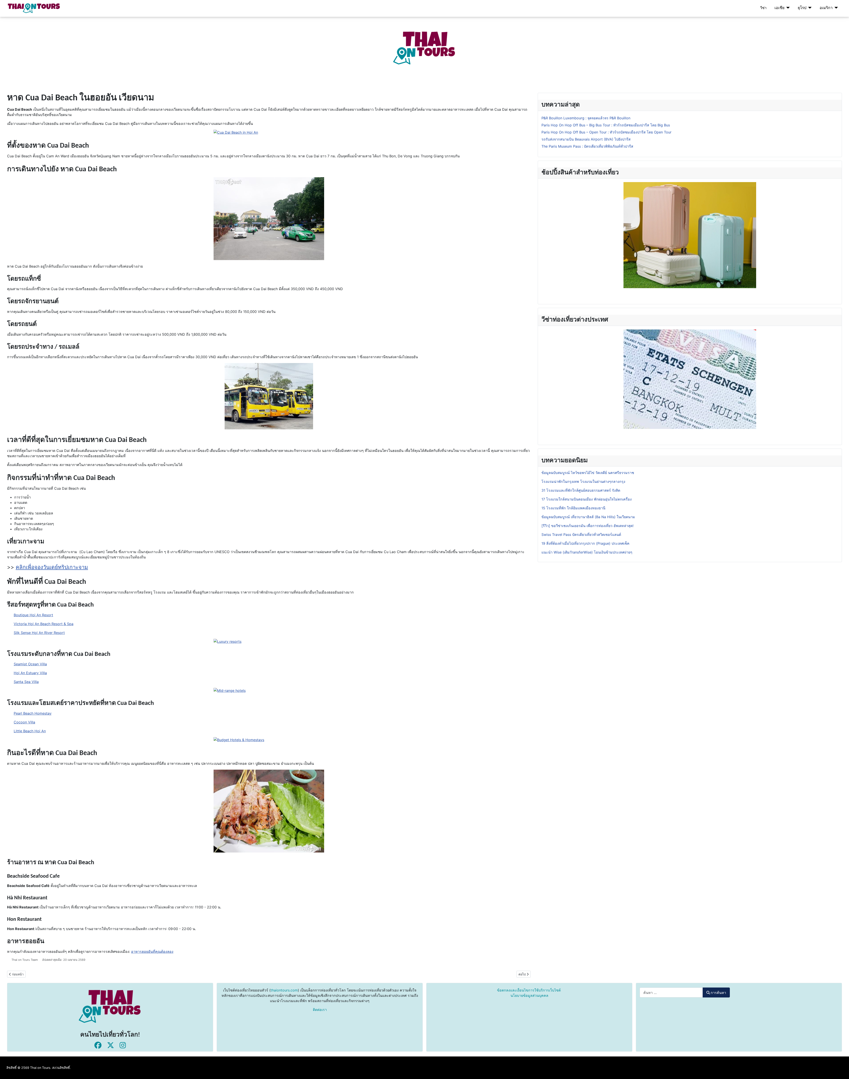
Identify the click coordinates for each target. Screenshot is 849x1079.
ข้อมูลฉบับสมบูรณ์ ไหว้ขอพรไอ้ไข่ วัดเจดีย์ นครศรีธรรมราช (588, 472)
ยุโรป (802, 7)
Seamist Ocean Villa (30, 664)
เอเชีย (779, 7)
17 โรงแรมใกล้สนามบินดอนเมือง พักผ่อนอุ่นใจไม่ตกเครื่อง (586, 499)
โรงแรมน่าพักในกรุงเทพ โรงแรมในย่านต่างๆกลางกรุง (583, 481)
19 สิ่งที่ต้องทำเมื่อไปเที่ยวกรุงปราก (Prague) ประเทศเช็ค (585, 543)
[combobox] (671, 992)
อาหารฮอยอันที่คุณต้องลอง (152, 951)
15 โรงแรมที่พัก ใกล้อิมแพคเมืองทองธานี (573, 508)
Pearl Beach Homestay (33, 713)
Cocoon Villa (24, 722)
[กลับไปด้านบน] (841, 1070)
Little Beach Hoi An (30, 731)
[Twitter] (110, 1045)
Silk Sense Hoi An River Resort (39, 632)
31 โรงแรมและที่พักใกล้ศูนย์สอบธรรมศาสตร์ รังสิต (580, 490)
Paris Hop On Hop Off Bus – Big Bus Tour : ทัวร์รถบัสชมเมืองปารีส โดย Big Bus (605, 125)
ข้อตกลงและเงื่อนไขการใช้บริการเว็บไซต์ (529, 990)
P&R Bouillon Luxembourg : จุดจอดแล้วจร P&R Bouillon (585, 118)
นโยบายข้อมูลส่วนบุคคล (529, 995)
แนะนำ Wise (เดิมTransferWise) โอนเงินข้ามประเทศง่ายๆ (586, 552)
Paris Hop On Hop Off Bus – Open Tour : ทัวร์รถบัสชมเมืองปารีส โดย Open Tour (606, 132)
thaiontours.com (284, 990)
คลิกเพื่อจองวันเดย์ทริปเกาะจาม (52, 567)
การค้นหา (718, 992)
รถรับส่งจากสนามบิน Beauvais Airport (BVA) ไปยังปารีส (586, 139)
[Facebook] (97, 1045)
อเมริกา (826, 7)
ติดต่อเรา (320, 1009)
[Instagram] (123, 1045)
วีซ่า (763, 8)
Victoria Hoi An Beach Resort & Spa (43, 624)
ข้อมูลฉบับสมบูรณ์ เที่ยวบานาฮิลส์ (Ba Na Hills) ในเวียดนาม (588, 517)
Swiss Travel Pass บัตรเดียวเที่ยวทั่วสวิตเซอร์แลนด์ (581, 534)
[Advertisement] (132, 48)
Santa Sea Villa (26, 681)
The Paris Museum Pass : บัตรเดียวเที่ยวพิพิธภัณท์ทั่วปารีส (587, 146)
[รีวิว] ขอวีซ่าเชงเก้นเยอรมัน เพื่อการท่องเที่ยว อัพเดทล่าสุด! (587, 525)
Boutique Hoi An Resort (33, 615)
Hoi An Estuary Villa (30, 673)
